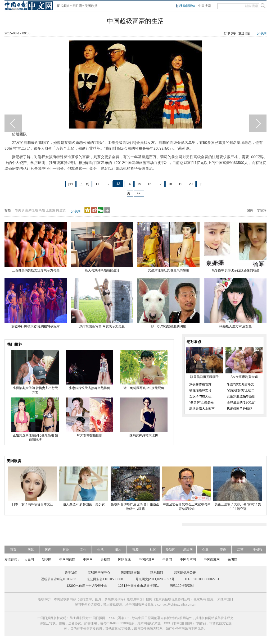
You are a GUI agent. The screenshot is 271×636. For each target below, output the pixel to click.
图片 (118, 549)
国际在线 (124, 559)
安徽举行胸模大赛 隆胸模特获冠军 (35, 326)
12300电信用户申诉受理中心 (86, 586)
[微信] (100, 212)
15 (139, 184)
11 (97, 184)
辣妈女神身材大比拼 (143, 435)
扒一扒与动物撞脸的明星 (168, 326)
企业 (205, 549)
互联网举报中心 (99, 572)
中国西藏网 (212, 559)
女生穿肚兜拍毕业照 (241, 396)
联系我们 (156, 572)
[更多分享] (107, 212)
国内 (48, 549)
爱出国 (188, 549)
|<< (70, 184)
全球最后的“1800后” (241, 402)
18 (170, 184)
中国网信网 (67, 559)
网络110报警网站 (182, 586)
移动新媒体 (187, 6)
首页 (13, 549)
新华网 (46, 559)
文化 (83, 549)
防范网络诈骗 (130, 572)
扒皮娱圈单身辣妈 (239, 408)
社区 (153, 549)
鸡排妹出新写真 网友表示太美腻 (102, 326)
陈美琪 (19, 210)
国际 (31, 549)
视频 (135, 549)
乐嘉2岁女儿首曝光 (240, 384)
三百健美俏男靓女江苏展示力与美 (36, 270)
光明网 (232, 559)
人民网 (29, 559)
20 (191, 184)
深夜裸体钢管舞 (200, 384)
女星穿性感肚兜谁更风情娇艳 (168, 270)
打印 (227, 33)
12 (108, 184)
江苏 (240, 549)
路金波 (61, 210)
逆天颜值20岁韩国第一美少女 (84, 504)
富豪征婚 (31, 210)
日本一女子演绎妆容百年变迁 (32, 504)
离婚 (42, 210)
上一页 (84, 184)
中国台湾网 (188, 559)
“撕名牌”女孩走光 (201, 402)
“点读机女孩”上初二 (240, 390)
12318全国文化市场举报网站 (138, 586)
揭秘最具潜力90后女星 (235, 326)
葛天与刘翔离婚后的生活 (102, 270)
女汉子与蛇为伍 (200, 396)
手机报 (258, 549)
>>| (139, 193)
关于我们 (71, 572)
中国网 (88, 559)
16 (149, 184)
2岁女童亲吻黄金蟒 (244, 377)
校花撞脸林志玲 (200, 390)
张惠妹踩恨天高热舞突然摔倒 (89, 388)
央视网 (105, 559)
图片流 (77, 6)
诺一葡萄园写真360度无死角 (144, 388)
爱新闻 (170, 549)
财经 (65, 549)
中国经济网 (147, 559)
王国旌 (50, 210)
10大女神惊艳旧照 (89, 435)
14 (129, 184)
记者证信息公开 (185, 572)
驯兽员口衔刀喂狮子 (204, 377)
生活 (100, 549)
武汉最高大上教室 (202, 408)
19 (180, 184)
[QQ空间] (87, 212)
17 (160, 184)
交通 (223, 549)
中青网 (167, 559)
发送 (241, 33)
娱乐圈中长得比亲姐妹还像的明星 (235, 270)
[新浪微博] (94, 212)
